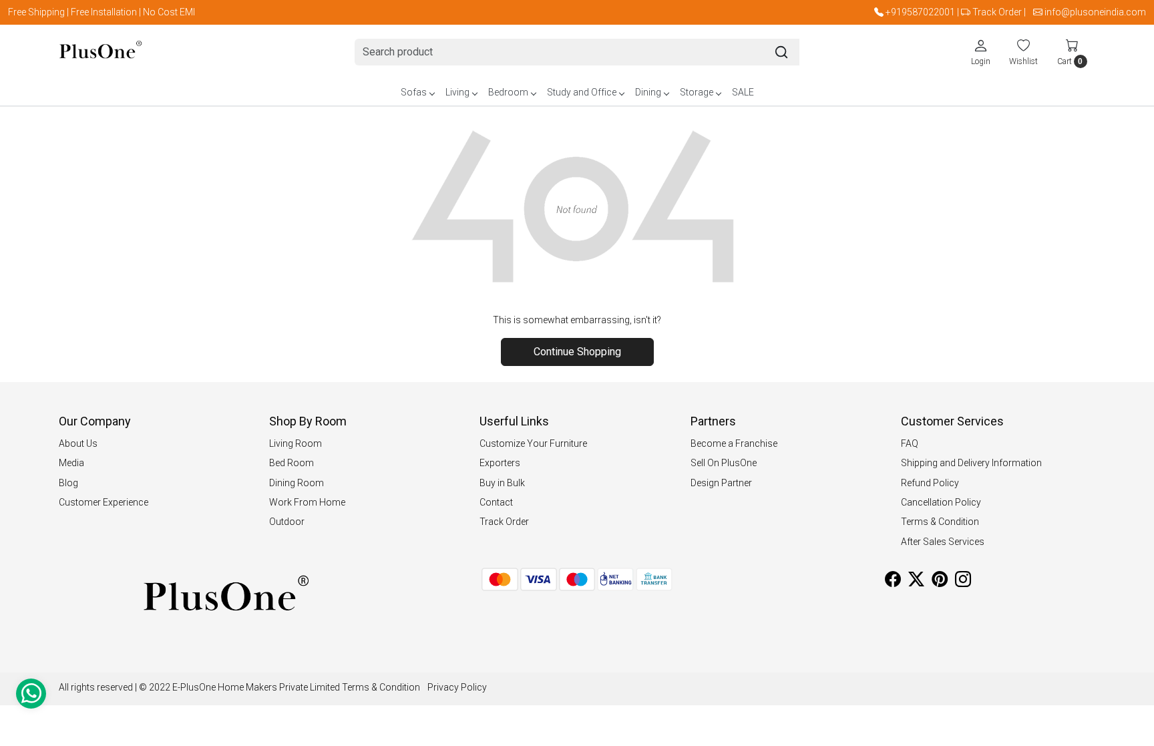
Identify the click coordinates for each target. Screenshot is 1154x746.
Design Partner (721, 483)
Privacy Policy (457, 687)
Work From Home (307, 502)
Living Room (295, 443)
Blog (68, 483)
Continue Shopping (577, 351)
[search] (781, 52)
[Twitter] (916, 582)
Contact (496, 502)
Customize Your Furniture (533, 443)
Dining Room (296, 483)
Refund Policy (930, 483)
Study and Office (581, 92)
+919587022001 (920, 12)
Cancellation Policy (941, 502)
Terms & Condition (940, 521)
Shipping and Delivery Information (971, 462)
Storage (696, 92)
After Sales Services (942, 541)
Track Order (997, 12)
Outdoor (287, 521)
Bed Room (291, 462)
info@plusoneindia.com (1095, 12)
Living (457, 92)
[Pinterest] (939, 582)
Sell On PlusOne (724, 462)
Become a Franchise (734, 443)
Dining (648, 92)
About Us (78, 443)
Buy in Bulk (502, 483)
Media (71, 462)
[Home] (100, 52)
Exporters (499, 462)
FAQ (909, 443)
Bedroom (508, 92)
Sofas (414, 92)
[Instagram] (963, 582)
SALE (743, 92)
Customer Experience (103, 502)
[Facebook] (893, 582)
